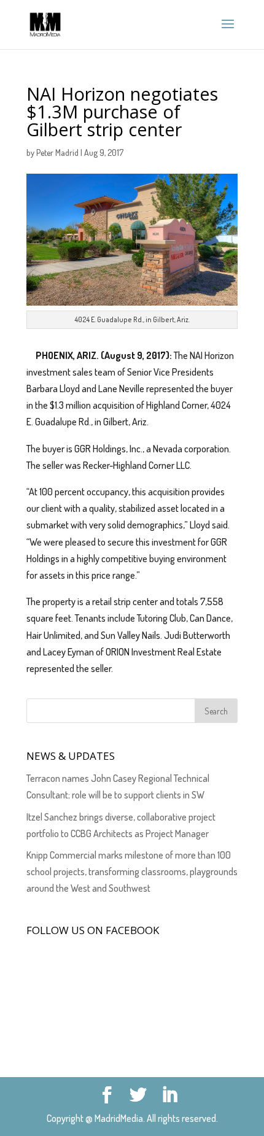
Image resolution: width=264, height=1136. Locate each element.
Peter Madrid (57, 152)
